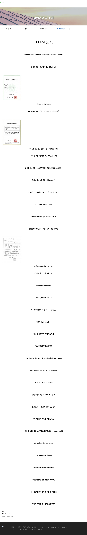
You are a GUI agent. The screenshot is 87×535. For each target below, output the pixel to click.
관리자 (40, 529)
